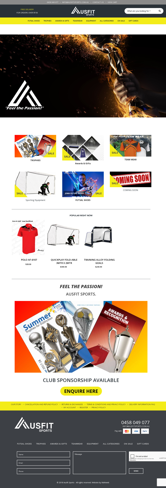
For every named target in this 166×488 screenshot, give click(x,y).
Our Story (16, 404)
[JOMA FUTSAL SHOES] (83, 184)
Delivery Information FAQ (142, 404)
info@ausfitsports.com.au (75, 2)
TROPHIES (35, 160)
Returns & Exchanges (72, 404)
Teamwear (77, 21)
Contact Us (98, 2)
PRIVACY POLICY (99, 407)
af (119, 422)
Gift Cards (133, 21)
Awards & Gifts (62, 21)
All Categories (107, 21)
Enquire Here (81, 391)
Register (84, 407)
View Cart (112, 2)
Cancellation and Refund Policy (41, 404)
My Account (70, 407)
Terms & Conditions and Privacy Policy (106, 404)
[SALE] (35, 146)
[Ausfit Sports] (83, 11)
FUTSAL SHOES (34, 21)
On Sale (121, 21)
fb (114, 422)
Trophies (47, 21)
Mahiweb (105, 482)
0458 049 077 (52, 2)
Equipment (91, 21)
